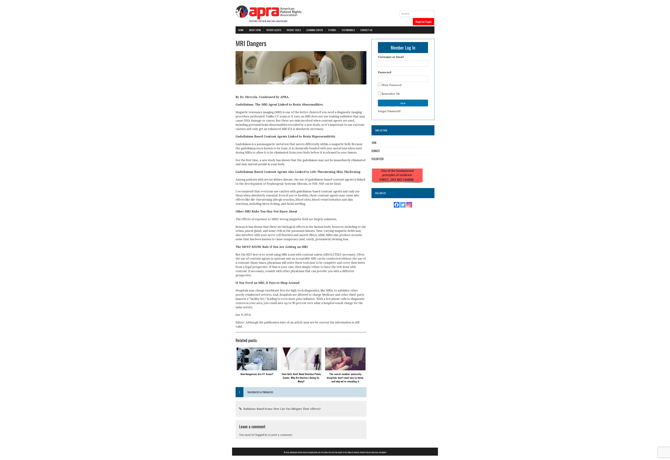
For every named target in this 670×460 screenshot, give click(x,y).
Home (241, 30)
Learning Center (314, 30)
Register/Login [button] (423, 22)
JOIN (373, 143)
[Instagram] (409, 205)
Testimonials (348, 30)
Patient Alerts (273, 30)
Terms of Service (353, 452)
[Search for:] (417, 14)
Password (384, 72)
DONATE (375, 151)
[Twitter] (403, 205)
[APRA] (269, 14)
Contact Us (366, 30)
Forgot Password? (389, 111)
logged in (261, 435)
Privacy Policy (365, 452)
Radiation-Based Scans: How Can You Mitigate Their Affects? (282, 409)
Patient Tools (294, 30)
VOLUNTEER (377, 159)
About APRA (255, 30)
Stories (332, 30)
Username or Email (391, 57)
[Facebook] (396, 205)
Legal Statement (380, 452)
